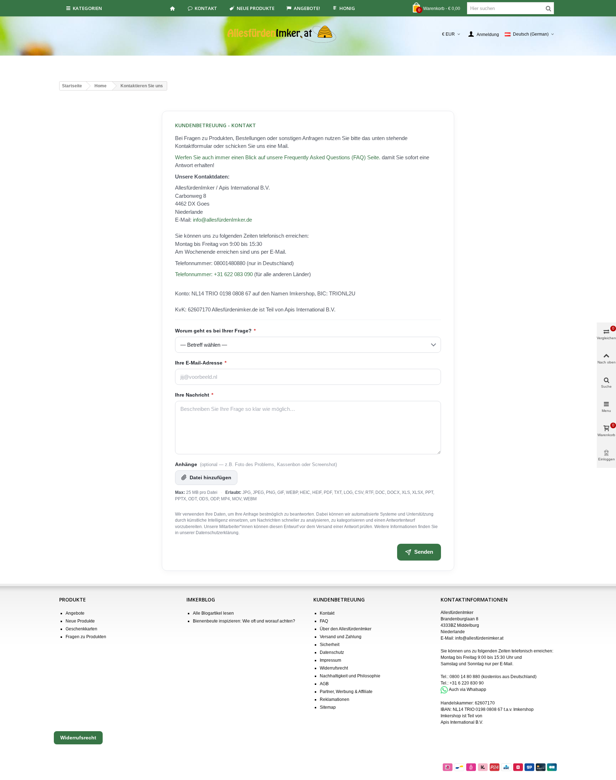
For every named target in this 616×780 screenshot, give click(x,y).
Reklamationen (334, 699)
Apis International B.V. (462, 722)
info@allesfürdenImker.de (222, 220)
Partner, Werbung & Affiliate (346, 691)
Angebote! (307, 8)
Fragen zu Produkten (86, 636)
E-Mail (506, 663)
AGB (324, 683)
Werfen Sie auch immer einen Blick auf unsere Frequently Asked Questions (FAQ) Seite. (277, 157)
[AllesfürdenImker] (308, 34)
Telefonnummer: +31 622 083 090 (214, 274)
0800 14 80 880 (465, 676)
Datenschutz (332, 652)
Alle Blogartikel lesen (213, 613)
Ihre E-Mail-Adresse (200, 363)
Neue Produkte (255, 8)
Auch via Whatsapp (467, 689)
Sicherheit (329, 644)
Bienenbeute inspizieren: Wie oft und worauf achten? (244, 621)
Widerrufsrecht (334, 668)
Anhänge (256, 464)
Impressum (330, 660)
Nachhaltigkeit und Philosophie (350, 675)
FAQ (324, 621)
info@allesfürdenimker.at (479, 638)
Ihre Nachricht (194, 395)
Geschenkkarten (81, 628)
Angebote (75, 613)
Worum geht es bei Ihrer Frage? (215, 331)
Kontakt (206, 8)
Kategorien (87, 8)
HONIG (347, 8)
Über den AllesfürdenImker (345, 628)
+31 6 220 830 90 (467, 683)
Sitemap (328, 707)
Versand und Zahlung (340, 636)
